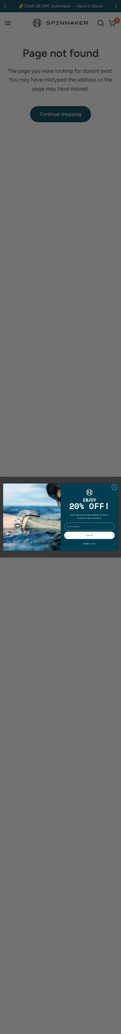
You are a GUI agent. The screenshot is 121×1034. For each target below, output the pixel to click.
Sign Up (89, 535)
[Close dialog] (114, 487)
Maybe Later (89, 543)
